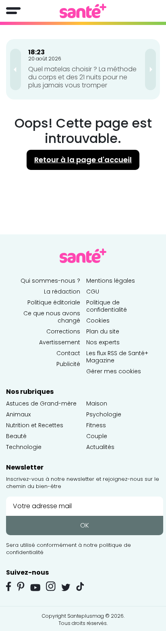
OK (84, 525)
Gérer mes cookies (113, 371)
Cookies (98, 321)
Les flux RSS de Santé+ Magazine (117, 356)
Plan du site (102, 331)
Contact (68, 353)
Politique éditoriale (53, 302)
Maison (96, 403)
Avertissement (59, 342)
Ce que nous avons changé (51, 317)
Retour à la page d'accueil (83, 160)
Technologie (24, 447)
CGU (92, 292)
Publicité (68, 364)
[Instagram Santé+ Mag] (51, 586)
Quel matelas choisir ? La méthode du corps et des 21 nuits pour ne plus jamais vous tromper (82, 77)
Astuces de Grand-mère (41, 403)
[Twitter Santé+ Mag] (66, 587)
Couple (96, 436)
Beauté (16, 436)
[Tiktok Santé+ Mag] (80, 586)
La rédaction (62, 292)
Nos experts (103, 342)
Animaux (18, 414)
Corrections (63, 331)
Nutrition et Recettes (34, 425)
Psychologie (103, 414)
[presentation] (15, 69)
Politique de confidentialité (106, 306)
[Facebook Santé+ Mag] (8, 586)
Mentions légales (110, 281)
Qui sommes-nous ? (50, 281)
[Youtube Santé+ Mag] (35, 587)
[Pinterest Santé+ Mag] (21, 586)
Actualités (100, 447)
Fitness (96, 425)
